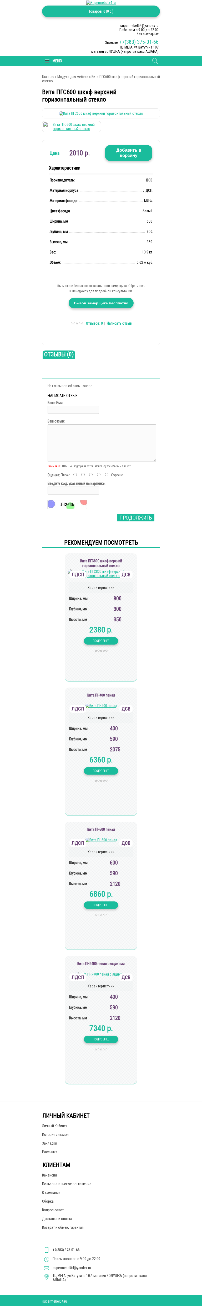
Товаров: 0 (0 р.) (101, 11)
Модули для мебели (72, 77)
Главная (48, 77)
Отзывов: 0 (94, 323)
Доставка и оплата (57, 1219)
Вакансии (49, 1175)
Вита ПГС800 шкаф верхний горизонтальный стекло (101, 563)
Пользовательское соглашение (66, 1184)
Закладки (49, 1143)
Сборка (48, 1201)
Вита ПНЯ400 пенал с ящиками (101, 964)
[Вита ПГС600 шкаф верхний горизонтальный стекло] (101, 113)
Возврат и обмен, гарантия (63, 1227)
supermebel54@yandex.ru (72, 1268)
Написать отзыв (119, 323)
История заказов (55, 1134)
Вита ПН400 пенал (101, 695)
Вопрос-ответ (53, 1210)
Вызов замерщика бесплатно (101, 303)
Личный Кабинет (54, 1126)
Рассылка (50, 1152)
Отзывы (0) (59, 354)
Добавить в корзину (128, 153)
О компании (51, 1192)
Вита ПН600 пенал (101, 829)
